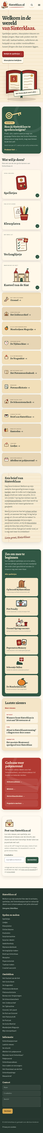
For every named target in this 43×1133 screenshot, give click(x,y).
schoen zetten (31, 511)
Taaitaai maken (8, 964)
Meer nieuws (10, 708)
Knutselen (6, 933)
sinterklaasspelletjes (13, 501)
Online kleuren (8, 929)
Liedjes (5, 922)
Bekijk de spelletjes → (13, 54)
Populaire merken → (15, 803)
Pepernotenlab (14, 520)
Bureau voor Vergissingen (12, 996)
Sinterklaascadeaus (9, 1062)
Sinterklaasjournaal (9, 1041)
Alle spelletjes (11, 574)
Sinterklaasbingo (8, 1072)
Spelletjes (6, 919)
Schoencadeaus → (14, 782)
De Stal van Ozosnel (9, 1013)
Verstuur (7, 1111)
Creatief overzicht (9, 968)
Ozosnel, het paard (9, 1010)
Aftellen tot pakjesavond (11, 1051)
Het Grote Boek (8, 982)
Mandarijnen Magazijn (10, 1027)
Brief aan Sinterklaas (10, 954)
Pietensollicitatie (9, 992)
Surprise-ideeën (8, 940)
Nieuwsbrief (6, 1076)
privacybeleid (11, 872)
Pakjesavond (7, 1058)
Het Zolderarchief (9, 1003)
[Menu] (39, 5)
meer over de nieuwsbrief (28, 870)
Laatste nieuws (8, 1044)
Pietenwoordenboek (10, 989)
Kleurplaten (7, 926)
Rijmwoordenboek (9, 947)
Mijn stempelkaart (9, 1031)
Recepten (6, 957)
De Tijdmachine (8, 1006)
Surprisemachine (8, 936)
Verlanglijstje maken (10, 950)
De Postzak (6, 1020)
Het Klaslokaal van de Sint (12, 1069)
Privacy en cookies (9, 1127)
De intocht (6, 1048)
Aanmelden (32, 860)
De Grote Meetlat (9, 1024)
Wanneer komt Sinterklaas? (12, 1055)
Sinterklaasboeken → (16, 796)
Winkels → (11, 789)
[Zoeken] (31, 5)
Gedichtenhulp (8, 943)
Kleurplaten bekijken (13, 60)
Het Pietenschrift (8, 1017)
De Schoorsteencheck (10, 999)
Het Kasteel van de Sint (11, 978)
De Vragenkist (7, 985)
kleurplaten (31, 523)
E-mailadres (9, 855)
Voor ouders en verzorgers (12, 1065)
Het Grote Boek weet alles (27, 93)
